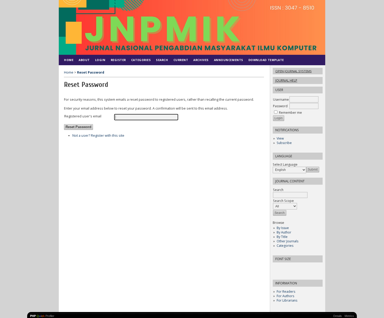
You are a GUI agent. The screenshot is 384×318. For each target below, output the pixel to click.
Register (118, 60)
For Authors (285, 296)
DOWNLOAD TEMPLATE (266, 60)
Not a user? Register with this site (98, 135)
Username (281, 99)
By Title (282, 237)
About (84, 60)
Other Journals (287, 241)
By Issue (283, 228)
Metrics (349, 315)
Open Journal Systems (293, 71)
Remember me (290, 112)
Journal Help (286, 80)
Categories (285, 245)
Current (180, 60)
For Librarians (287, 300)
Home (68, 60)
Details (337, 315)
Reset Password (90, 72)
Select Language (285, 164)
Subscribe (284, 143)
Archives (200, 60)
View (280, 138)
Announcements (228, 60)
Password (280, 106)
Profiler (42, 315)
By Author (284, 232)
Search (162, 60)
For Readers (286, 291)
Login (100, 60)
